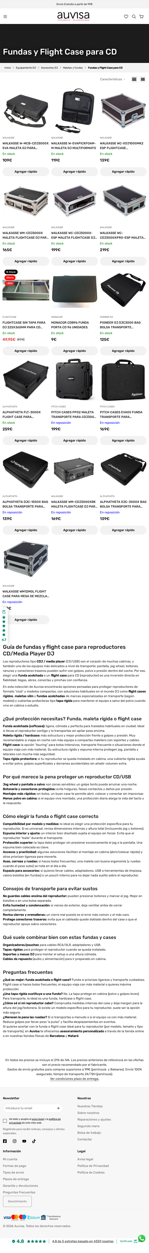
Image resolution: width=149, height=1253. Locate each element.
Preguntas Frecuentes (19, 1192)
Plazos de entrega (16, 1179)
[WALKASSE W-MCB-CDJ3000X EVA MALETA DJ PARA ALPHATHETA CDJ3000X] (26, 110)
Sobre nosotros (88, 1113)
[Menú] (5, 16)
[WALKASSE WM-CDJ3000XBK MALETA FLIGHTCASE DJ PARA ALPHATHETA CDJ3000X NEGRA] (74, 469)
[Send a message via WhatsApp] (141, 1238)
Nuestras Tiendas (90, 1106)
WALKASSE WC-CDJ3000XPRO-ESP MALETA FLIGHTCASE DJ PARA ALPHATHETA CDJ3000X (122, 235)
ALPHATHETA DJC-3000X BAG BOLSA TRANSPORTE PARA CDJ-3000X (123, 504)
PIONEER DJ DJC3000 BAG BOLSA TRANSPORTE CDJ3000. (120, 325)
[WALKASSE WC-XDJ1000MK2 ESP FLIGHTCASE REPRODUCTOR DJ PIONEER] (123, 110)
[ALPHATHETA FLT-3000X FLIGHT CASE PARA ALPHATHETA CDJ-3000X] (26, 379)
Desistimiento (17, 1201)
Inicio (7, 67)
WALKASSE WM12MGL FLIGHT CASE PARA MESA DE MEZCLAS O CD (26, 594)
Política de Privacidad (93, 1166)
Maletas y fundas (73, 67)
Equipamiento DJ (26, 67)
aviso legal (38, 1119)
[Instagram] (14, 1141)
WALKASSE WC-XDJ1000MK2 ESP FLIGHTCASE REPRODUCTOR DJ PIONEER (121, 145)
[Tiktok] (34, 1141)
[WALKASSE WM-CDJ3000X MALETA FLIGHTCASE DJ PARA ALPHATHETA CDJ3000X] (26, 200)
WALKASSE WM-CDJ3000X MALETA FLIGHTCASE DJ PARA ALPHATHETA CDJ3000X (26, 235)
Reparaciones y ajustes (94, 1119)
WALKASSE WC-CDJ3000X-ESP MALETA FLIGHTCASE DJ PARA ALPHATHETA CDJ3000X (73, 235)
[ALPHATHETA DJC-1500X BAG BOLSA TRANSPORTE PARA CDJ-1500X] (26, 469)
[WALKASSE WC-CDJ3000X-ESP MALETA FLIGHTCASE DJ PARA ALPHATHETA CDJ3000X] (74, 200)
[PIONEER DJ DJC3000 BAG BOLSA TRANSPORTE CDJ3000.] (123, 290)
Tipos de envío (13, 1172)
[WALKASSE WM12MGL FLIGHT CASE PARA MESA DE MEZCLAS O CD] (26, 559)
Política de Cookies (91, 1172)
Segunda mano (88, 1126)
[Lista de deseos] (126, 16)
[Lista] (134, 79)
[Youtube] (24, 1141)
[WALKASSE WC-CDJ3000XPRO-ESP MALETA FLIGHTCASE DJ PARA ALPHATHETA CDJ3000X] (123, 200)
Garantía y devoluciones (20, 1186)
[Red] (142, 79)
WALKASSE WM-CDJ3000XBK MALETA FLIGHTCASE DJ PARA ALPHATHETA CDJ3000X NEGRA (74, 504)
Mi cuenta (10, 1159)
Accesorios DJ (49, 67)
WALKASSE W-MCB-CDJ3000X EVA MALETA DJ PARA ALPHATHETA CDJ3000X (26, 145)
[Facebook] (5, 1141)
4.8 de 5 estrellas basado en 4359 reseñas (82, 1241)
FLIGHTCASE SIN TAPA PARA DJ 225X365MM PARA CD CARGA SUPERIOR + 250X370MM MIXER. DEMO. (24, 325)
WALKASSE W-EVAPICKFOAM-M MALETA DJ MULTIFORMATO (73, 145)
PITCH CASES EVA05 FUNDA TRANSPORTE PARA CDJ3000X (121, 414)
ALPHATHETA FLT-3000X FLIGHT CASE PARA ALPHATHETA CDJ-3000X (22, 414)
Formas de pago (14, 1166)
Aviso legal (85, 1159)
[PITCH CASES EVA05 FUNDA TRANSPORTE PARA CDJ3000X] (123, 379)
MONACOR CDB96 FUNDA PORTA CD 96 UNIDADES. (70, 325)
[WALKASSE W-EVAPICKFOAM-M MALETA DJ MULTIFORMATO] (74, 110)
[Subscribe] (58, 1108)
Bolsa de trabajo (89, 1133)
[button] (134, 16)
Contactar (84, 1139)
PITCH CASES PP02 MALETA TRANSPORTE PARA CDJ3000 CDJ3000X (73, 414)
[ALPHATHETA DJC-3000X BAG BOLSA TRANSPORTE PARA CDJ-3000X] (123, 469)
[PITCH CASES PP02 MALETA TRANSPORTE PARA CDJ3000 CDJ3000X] (74, 379)
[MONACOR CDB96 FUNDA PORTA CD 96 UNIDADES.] (74, 290)
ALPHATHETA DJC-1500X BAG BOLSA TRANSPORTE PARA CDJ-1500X (25, 504)
